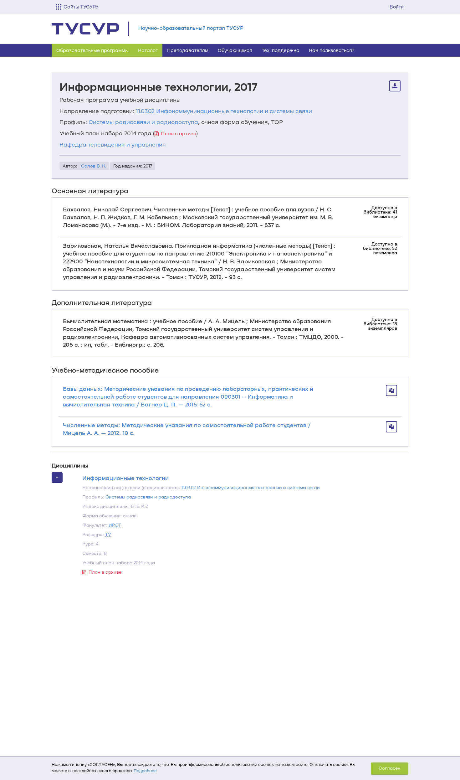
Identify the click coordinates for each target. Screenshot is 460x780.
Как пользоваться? (332, 50)
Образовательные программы (92, 50)
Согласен (390, 768)
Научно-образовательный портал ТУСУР (190, 28)
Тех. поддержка (280, 50)
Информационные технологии (125, 477)
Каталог (148, 50)
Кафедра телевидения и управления (112, 144)
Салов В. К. (93, 165)
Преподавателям (187, 50)
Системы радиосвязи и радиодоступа (143, 121)
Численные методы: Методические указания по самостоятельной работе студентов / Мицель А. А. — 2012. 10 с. (187, 428)
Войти (397, 6)
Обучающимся (235, 50)
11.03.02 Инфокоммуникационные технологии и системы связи (224, 110)
